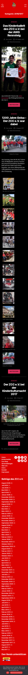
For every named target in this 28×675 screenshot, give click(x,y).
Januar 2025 (6, 516)
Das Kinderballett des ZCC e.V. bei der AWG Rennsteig (14, 30)
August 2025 (6, 504)
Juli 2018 (5, 624)
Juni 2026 (5, 488)
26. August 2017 (19, 39)
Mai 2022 (5, 560)
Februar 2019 (6, 612)
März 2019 (5, 610)
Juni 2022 (5, 558)
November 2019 (7, 593)
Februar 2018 (6, 633)
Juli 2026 (5, 485)
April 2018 (5, 628)
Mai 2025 (5, 509)
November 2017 (7, 640)
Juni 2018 (5, 626)
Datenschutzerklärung (16, 672)
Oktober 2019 (6, 595)
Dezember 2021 (7, 570)
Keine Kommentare (15, 42)
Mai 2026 (5, 490)
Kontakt (4, 470)
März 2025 (5, 511)
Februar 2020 (6, 588)
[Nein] (26, 670)
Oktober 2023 (6, 544)
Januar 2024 (6, 539)
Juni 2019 (5, 605)
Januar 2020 (6, 591)
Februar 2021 (6, 577)
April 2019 (5, 607)
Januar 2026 (6, 495)
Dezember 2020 (7, 579)
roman (10, 39)
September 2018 (7, 621)
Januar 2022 (6, 567)
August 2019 (6, 600)
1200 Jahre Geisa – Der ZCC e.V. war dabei (14, 121)
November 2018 (7, 619)
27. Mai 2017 (19, 398)
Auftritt (6, 449)
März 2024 (5, 534)
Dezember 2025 (7, 497)
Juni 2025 (5, 506)
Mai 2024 (5, 530)
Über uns (4, 466)
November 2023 (7, 542)
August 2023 (6, 549)
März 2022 (5, 565)
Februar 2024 (6, 537)
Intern (3, 468)
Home (3, 457)
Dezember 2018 (7, 617)
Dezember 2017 (7, 638)
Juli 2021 (5, 574)
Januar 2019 (6, 614)
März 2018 (5, 631)
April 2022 (5, 563)
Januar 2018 (6, 635)
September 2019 (7, 598)
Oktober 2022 (6, 556)
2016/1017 (14, 21)
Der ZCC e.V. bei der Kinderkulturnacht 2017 (14, 389)
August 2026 (6, 483)
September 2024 (7, 523)
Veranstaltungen (7, 463)
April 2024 (5, 532)
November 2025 (7, 499)
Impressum (5, 472)
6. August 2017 (20, 128)
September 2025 (7, 502)
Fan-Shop (5, 461)
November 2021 (7, 572)
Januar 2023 (6, 553)
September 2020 (7, 584)
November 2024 (7, 520)
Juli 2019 (5, 602)
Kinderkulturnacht (13, 449)
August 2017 (6, 645)
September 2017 (7, 642)
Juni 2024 (5, 527)
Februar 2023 (6, 551)
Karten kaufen (6, 459)
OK (7, 672)
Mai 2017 (5, 649)
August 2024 (6, 525)
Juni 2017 (5, 647)
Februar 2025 (6, 513)
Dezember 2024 (7, 518)
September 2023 (7, 546)
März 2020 (5, 586)
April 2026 (5, 492)
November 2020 (7, 581)
